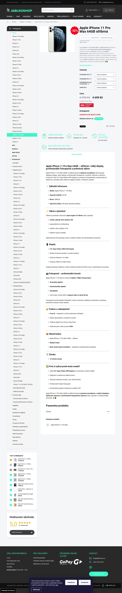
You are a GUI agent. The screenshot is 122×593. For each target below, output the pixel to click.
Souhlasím (84, 582)
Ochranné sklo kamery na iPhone (22, 402)
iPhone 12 (15, 121)
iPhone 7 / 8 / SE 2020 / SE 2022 (23, 384)
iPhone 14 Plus (17, 92)
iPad (13, 145)
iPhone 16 (15, 68)
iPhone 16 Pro (17, 61)
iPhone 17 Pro (17, 40)
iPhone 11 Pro (17, 138)
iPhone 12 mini (17, 124)
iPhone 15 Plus (17, 78)
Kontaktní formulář (98, 574)
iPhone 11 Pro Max (18, 135)
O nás (8, 558)
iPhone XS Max (18, 272)
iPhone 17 (15, 43)
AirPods (14, 156)
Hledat (72, 10)
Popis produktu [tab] (77, 154)
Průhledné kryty (17, 286)
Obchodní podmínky (13, 2)
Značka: (83, 42)
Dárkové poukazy (18, 433)
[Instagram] (90, 566)
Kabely (15, 409)
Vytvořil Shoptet (96, 585)
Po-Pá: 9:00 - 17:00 (17, 570)
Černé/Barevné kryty (19, 388)
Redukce (15, 440)
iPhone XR (17, 275)
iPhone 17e (16, 47)
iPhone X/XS (17, 279)
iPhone (14, 33)
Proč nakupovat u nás (13, 561)
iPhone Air (16, 50)
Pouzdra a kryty (17, 166)
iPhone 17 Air (17, 180)
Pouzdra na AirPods (18, 423)
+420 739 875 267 (98, 562)
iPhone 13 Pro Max (18, 99)
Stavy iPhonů (11, 564)
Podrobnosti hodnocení (106, 37)
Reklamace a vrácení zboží (52, 2)
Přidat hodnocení (17, 532)
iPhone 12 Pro (17, 117)
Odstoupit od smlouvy (8, 590)
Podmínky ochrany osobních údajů (31, 2)
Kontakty (9, 567)
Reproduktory (17, 437)
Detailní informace (85, 65)
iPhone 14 (15, 96)
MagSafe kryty (17, 170)
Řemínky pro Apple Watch (20, 426)
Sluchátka (15, 163)
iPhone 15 (15, 82)
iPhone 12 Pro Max (18, 113)
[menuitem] (10, 16)
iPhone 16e (16, 54)
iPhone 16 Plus (17, 64)
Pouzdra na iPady (18, 444)
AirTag (14, 419)
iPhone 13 (15, 106)
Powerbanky (16, 416)
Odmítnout (71, 582)
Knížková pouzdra (18, 391)
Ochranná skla (17, 395)
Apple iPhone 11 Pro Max (59, 425)
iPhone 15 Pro (17, 75)
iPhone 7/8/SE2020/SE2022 (22, 282)
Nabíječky (15, 405)
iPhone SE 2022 (17, 128)
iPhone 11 (15, 142)
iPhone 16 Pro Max (18, 57)
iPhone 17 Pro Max (18, 36)
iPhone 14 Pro (17, 89)
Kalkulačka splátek (88, 105)
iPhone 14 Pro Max (18, 85)
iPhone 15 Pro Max (18, 71)
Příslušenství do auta (19, 430)
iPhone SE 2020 (17, 131)
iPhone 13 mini (17, 110)
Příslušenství (16, 159)
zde (57, 585)
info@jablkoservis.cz (99, 558)
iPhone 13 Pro (17, 103)
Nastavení (36, 590)
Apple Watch (16, 152)
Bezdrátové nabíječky (19, 412)
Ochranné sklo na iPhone (20, 398)
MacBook (15, 149)
